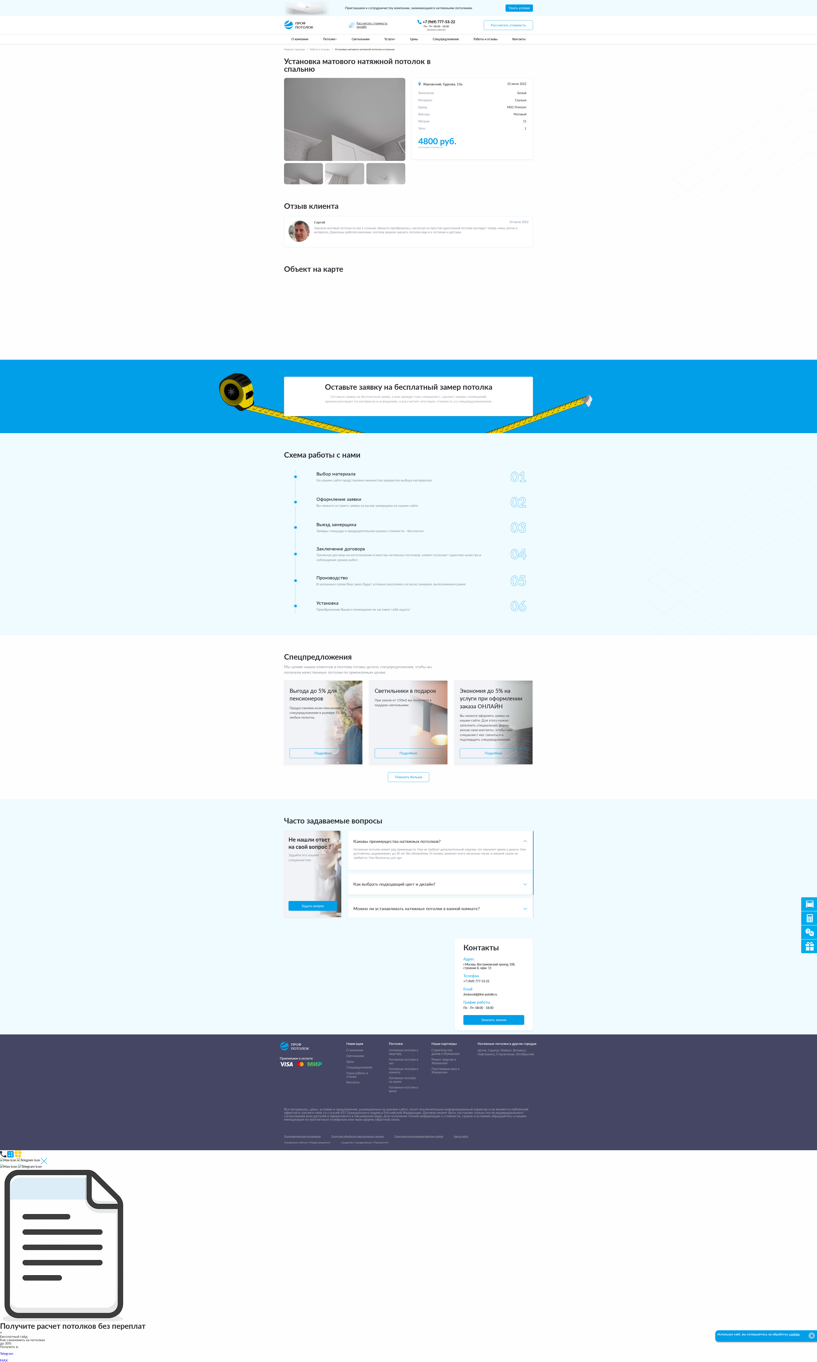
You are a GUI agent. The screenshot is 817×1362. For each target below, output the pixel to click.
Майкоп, (506, 1050)
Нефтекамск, (486, 1054)
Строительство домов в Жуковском (445, 1052)
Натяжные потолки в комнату (403, 1070)
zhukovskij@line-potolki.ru (480, 994)
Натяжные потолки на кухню (402, 1079)
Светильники (355, 1056)
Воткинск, (520, 1050)
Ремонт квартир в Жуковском (443, 1061)
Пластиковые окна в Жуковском (445, 1070)
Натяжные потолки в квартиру (403, 1052)
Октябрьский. (525, 1054)
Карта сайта (461, 1136)
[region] (440, 874)
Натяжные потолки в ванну (403, 1089)
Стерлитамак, (505, 1054)
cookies (794, 1334)
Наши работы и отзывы (357, 1074)
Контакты (353, 1082)
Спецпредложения (359, 1067)
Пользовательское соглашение (302, 1136)
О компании (354, 1050)
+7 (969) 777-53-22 (476, 981)
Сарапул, (494, 1050)
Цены (350, 1061)
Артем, (482, 1050)
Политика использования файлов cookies (418, 1136)
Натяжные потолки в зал (403, 1061)
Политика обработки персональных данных (357, 1136)
